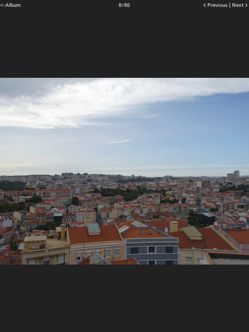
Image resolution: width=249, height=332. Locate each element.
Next (240, 6)
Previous (217, 6)
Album (13, 6)
